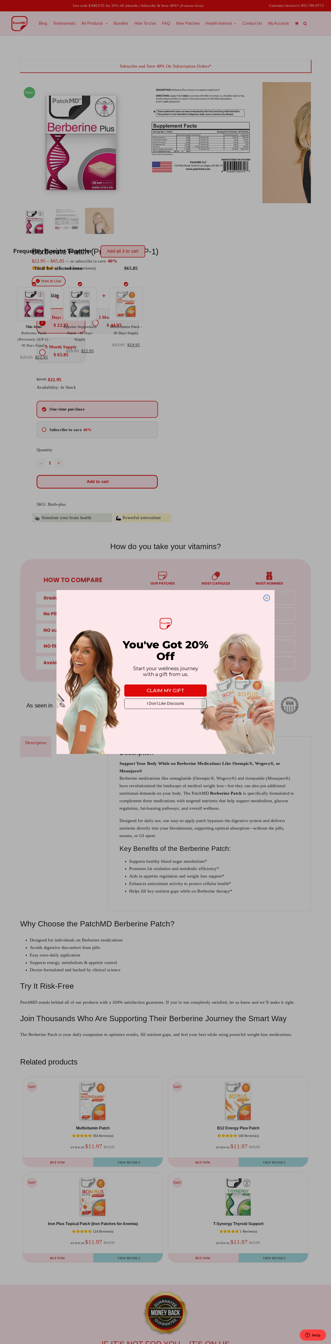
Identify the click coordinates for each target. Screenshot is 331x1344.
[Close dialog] (267, 598)
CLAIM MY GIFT (165, 690)
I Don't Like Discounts (165, 703)
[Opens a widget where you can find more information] (312, 1335)
